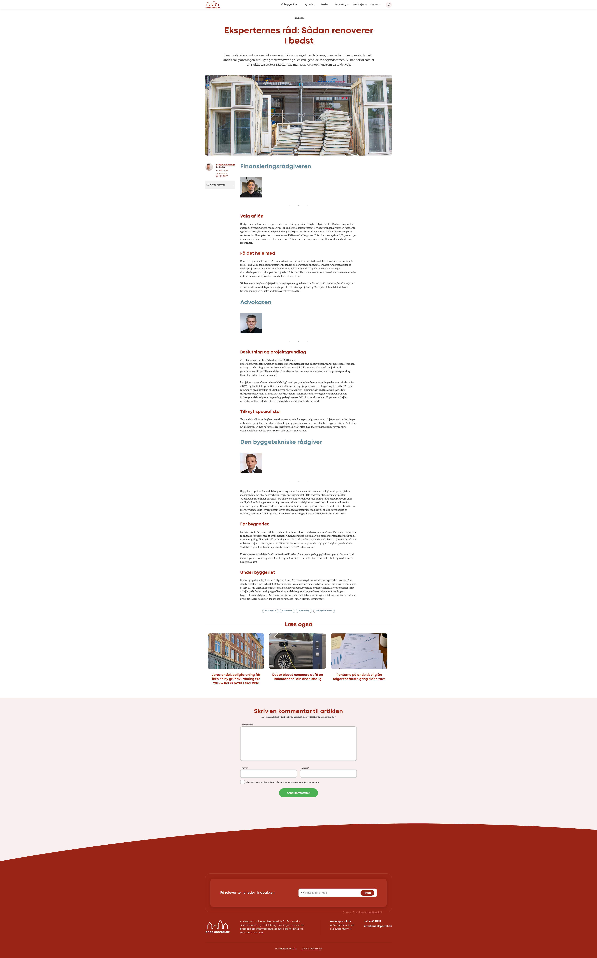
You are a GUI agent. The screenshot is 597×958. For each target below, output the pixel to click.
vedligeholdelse (324, 611)
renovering (303, 611)
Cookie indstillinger (312, 949)
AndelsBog (341, 5)
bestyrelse (270, 611)
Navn (245, 768)
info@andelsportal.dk (378, 926)
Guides (324, 5)
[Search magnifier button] (389, 5)
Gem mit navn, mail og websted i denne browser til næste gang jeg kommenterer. (283, 782)
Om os (374, 5)
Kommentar (248, 725)
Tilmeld (367, 893)
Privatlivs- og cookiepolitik (367, 912)
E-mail (305, 768)
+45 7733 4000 (372, 921)
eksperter (287, 611)
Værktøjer (358, 5)
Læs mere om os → (251, 933)
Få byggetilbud (289, 5)
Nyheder (309, 5)
